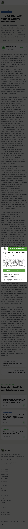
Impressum (16, 274)
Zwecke (6, 276)
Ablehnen (8, 270)
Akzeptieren (20, 270)
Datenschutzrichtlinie (7, 274)
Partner (12, 276)
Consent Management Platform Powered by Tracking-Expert (13, 280)
